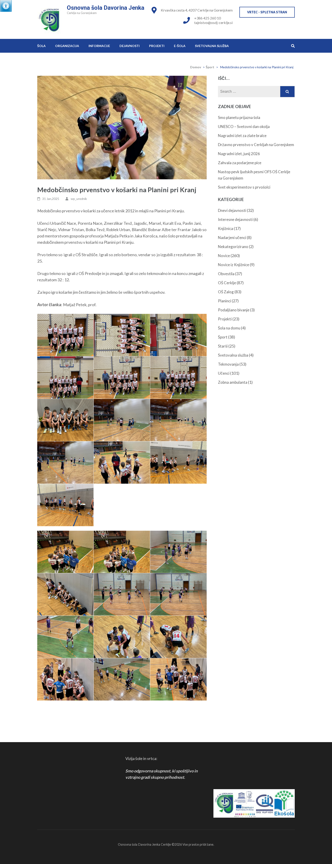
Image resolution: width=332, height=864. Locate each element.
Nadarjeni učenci (232, 237)
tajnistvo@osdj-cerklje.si (213, 22)
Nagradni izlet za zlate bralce (242, 135)
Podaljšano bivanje (233, 310)
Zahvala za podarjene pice (239, 162)
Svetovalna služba (212, 46)
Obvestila (226, 273)
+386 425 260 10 (207, 18)
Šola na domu (229, 328)
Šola (41, 46)
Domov (195, 67)
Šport (210, 67)
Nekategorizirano (233, 246)
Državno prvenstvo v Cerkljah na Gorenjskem (256, 144)
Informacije (99, 46)
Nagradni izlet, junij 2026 (239, 153)
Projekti (156, 46)
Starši (223, 346)
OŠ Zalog (226, 291)
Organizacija (67, 46)
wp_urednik (79, 199)
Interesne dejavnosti (235, 219)
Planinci (224, 300)
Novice (224, 255)
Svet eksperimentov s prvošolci (244, 187)
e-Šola (179, 46)
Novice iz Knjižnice (233, 264)
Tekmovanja (228, 364)
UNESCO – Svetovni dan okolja (244, 126)
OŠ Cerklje (227, 282)
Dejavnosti (129, 46)
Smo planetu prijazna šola (239, 117)
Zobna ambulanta (232, 382)
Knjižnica (225, 228)
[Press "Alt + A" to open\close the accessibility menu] (6, 6)
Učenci (223, 373)
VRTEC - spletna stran (267, 12)
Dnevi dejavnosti (232, 210)
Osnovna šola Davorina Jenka (105, 7)
